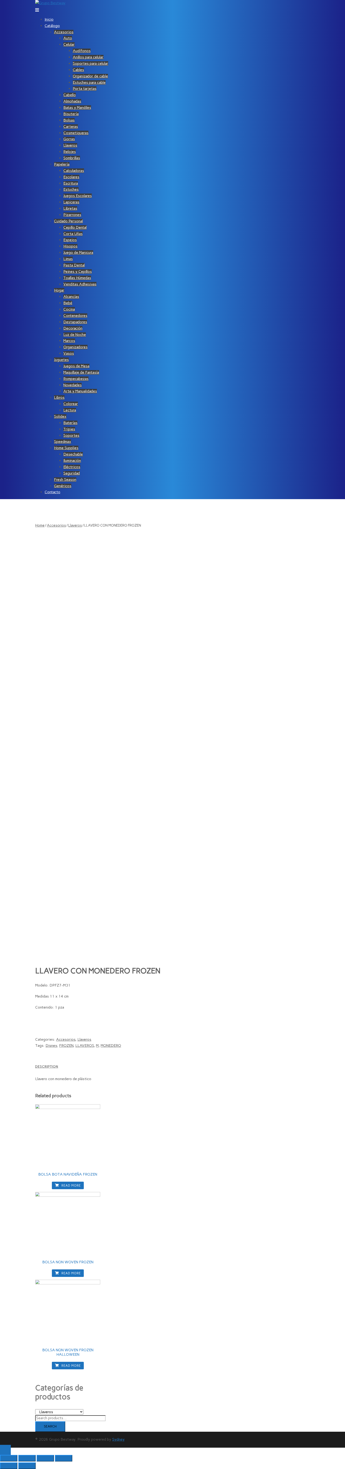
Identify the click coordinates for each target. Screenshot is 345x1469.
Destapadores (75, 322)
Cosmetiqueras (75, 133)
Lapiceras (71, 202)
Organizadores (75, 347)
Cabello (69, 95)
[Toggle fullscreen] (45, 1458)
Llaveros (70, 145)
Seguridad (71, 473)
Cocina (69, 309)
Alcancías (71, 296)
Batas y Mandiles (77, 107)
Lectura (69, 410)
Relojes (69, 151)
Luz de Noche (74, 334)
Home (40, 525)
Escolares (71, 177)
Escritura (70, 183)
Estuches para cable (89, 82)
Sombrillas (71, 158)
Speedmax (62, 441)
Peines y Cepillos (77, 271)
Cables (78, 70)
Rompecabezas (75, 378)
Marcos (69, 340)
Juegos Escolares (77, 196)
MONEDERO (111, 1045)
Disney (51, 1045)
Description (46, 1067)
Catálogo (52, 25)
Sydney (118, 1439)
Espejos (70, 240)
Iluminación (72, 460)
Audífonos (82, 51)
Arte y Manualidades (80, 391)
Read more (71, 1185)
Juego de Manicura (78, 252)
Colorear (70, 404)
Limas (68, 259)
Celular (69, 44)
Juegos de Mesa (76, 366)
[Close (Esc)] (8, 1458)
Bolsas (69, 120)
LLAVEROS (84, 1045)
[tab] (140, 1066)
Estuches (71, 189)
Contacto (52, 492)
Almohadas (72, 101)
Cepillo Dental (75, 227)
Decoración (72, 328)
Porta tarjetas (84, 88)
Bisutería (71, 114)
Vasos (68, 353)
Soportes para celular (90, 63)
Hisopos (70, 246)
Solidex (60, 416)
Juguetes (61, 359)
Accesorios (63, 32)
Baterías (70, 423)
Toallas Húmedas (77, 278)
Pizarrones (72, 215)
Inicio (49, 19)
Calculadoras (73, 170)
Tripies (69, 429)
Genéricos (62, 486)
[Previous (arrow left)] (8, 1465)
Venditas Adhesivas (79, 284)
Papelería (61, 164)
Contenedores (75, 315)
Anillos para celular (88, 57)
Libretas (70, 208)
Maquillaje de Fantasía (81, 372)
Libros (59, 397)
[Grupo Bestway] (50, 3)
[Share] (27, 1458)
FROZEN (66, 1045)
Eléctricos (71, 467)
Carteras (70, 126)
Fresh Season (65, 479)
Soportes (71, 435)
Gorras (69, 139)
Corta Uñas (73, 234)
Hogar (59, 290)
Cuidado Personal (68, 221)
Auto (67, 38)
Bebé (67, 303)
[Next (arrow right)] (27, 1465)
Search (50, 1426)
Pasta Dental (74, 265)
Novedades (72, 385)
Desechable (73, 454)
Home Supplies (66, 448)
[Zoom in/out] (63, 1458)
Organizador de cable (90, 76)
